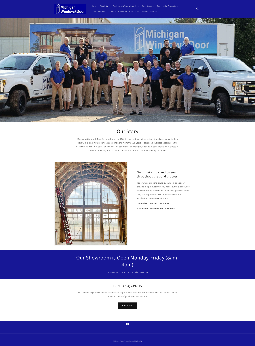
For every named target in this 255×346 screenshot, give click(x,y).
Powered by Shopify (135, 341)
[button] (104, 6)
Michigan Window (123, 341)
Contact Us (127, 305)
